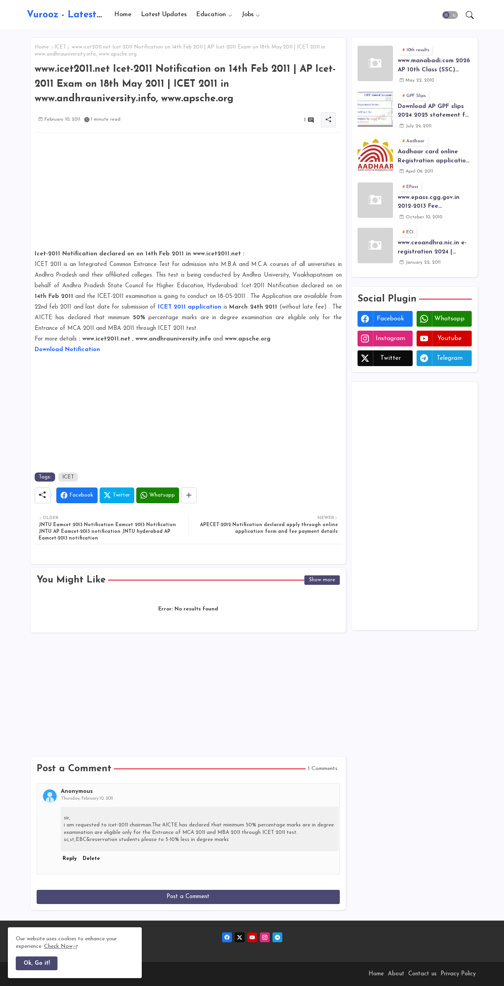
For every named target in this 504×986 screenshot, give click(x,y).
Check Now (58, 946)
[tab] (122, 15)
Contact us (422, 974)
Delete (91, 858)
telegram (450, 358)
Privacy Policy (458, 974)
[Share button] (188, 495)
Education (211, 14)
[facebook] (227, 937)
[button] (450, 15)
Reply (70, 858)
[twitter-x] (240, 937)
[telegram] (277, 937)
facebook (390, 319)
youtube (449, 338)
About (396, 974)
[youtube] (252, 937)
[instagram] (265, 937)
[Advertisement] (188, 193)
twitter (390, 358)
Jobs (248, 14)
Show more (322, 579)
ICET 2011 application (190, 307)
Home (123, 14)
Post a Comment (188, 897)
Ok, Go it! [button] (37, 963)
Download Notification (67, 350)
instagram (390, 338)
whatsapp (449, 319)
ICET (60, 47)
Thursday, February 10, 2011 (87, 798)
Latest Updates (164, 14)
